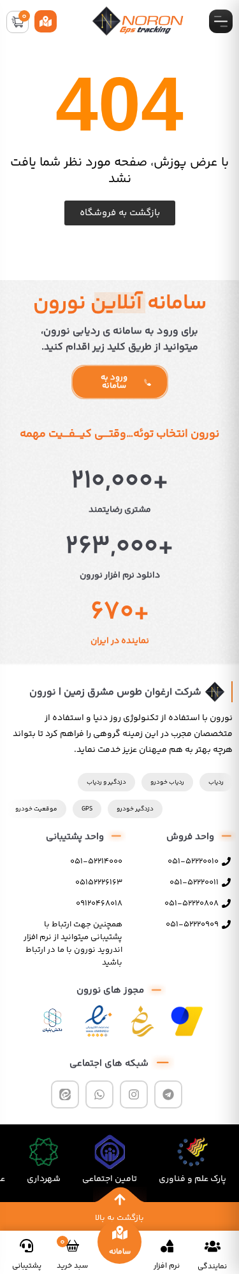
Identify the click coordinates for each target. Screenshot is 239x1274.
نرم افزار (167, 1266)
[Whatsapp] (99, 1094)
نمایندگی (212, 1267)
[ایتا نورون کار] (65, 1094)
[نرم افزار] (167, 1246)
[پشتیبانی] (26, 1245)
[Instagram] (134, 1094)
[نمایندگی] (213, 1245)
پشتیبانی (26, 1266)
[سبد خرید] (72, 1245)
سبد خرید (72, 1266)
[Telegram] (168, 1094)
